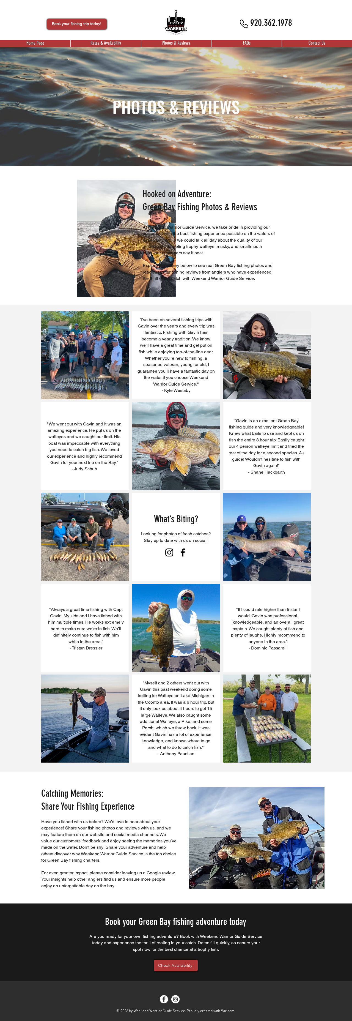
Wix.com (228, 1011)
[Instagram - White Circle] (175, 999)
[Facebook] (182, 552)
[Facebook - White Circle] (164, 999)
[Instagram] (169, 552)
